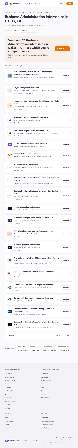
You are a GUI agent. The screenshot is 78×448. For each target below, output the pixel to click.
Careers (7, 424)
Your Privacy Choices (67, 440)
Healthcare (8, 404)
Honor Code (69, 437)
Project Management (46, 346)
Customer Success (65, 350)
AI (5, 394)
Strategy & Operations (49, 350)
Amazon (43, 384)
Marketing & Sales (10, 391)
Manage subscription (47, 421)
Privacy (56, 437)
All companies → (46, 398)
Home (6, 12)
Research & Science (10, 401)
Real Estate (35, 350)
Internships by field (12, 370)
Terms (62, 437)
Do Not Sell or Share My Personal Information (56, 444)
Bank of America (46, 380)
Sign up (70, 3)
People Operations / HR (64, 346)
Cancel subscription (47, 424)
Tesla (42, 387)
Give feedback (45, 428)
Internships (13, 12)
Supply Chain (22, 346)
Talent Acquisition (23, 350)
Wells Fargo (44, 377)
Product (28, 3)
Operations (22, 12)
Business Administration (35, 12)
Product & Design (10, 380)
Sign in (62, 3)
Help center (44, 417)
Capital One (44, 373)
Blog (6, 417)
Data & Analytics (9, 377)
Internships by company (50, 370)
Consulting (8, 387)
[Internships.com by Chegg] (13, 3)
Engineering (8, 373)
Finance (7, 384)
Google (43, 391)
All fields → (8, 408)
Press (6, 428)
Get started (62, 48)
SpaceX (43, 394)
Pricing (37, 3)
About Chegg (9, 421)
